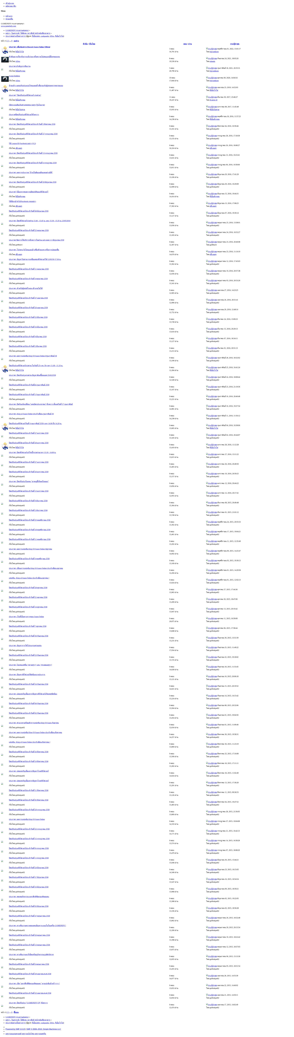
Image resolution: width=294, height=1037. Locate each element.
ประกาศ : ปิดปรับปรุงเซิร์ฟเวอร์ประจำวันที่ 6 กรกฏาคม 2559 (33, 163)
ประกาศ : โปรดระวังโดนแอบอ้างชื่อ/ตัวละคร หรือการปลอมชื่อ (34, 250)
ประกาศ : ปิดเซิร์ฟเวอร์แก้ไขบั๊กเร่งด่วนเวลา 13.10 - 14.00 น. (32, 452)
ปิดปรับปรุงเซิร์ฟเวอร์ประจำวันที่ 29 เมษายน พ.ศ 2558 (30, 974)
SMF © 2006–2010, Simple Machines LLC (44, 1029)
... (10, 41)
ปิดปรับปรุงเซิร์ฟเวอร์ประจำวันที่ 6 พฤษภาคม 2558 (29, 964)
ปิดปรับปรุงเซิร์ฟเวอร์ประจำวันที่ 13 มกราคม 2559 (28, 491)
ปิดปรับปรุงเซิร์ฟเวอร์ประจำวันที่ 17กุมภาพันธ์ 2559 (29, 395)
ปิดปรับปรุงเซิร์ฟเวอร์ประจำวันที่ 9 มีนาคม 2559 (28, 337)
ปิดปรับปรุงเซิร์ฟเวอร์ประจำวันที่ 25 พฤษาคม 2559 (29, 230)
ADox (52, 36)
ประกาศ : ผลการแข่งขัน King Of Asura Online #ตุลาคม (30, 549)
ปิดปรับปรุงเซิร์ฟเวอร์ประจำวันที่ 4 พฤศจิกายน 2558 (29, 559)
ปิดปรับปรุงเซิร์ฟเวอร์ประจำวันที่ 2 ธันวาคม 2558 (28, 510)
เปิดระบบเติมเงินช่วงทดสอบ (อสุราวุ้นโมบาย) (27, 105)
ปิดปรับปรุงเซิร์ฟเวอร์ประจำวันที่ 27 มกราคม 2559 (28, 433)
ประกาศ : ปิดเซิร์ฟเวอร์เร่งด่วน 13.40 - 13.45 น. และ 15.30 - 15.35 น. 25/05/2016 (39, 221)
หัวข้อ (85, 44)
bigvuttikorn (214, 52)
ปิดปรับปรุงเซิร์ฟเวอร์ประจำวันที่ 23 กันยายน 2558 (28, 655)
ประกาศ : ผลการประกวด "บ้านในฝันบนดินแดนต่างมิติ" (31, 172)
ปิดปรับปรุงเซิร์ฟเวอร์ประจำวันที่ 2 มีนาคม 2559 (28, 346)
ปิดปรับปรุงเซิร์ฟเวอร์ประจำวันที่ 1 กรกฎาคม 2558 (29, 858)
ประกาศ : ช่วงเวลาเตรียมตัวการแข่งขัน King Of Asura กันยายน (34, 723)
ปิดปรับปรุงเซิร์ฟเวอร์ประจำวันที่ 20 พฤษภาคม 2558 (29, 935)
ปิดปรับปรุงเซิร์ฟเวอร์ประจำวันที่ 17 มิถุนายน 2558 (28, 877)
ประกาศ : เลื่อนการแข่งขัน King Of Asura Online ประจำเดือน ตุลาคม (36, 568)
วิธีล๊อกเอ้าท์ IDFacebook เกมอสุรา (22, 201)
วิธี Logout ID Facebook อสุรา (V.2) (22, 143)
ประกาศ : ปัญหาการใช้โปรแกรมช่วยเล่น (25, 646)
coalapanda (45, 36)
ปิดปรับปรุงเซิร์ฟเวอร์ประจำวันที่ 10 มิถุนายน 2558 (28, 887)
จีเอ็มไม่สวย (20, 110)
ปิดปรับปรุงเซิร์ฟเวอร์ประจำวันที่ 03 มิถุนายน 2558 (28, 906)
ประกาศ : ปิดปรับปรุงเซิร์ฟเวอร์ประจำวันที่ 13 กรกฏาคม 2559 (33, 153)
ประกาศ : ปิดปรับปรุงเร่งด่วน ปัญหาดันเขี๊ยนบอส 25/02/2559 (32, 375)
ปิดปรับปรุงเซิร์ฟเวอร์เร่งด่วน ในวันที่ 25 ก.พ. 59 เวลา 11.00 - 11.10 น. (36, 366)
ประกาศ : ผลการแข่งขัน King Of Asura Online (27, 819)
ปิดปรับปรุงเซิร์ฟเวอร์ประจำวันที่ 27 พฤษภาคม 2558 (29, 916)
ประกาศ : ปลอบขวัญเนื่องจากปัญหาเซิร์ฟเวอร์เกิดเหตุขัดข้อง (33, 694)
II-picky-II (213, 100)
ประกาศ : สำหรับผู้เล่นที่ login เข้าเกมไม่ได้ (25, 288)
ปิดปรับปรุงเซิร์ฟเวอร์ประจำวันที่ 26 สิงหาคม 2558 (28, 752)
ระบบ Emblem (14, 76)
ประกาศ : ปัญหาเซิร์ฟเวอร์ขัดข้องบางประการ (27, 675)
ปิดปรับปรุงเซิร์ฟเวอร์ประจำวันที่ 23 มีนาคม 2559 (28, 317)
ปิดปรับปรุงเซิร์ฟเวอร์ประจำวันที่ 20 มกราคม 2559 (28, 472)
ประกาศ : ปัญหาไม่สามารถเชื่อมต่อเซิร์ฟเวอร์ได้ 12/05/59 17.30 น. (35, 259)
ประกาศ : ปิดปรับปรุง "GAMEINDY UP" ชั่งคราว (28, 1003)
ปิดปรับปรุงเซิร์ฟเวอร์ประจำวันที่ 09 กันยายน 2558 (28, 703)
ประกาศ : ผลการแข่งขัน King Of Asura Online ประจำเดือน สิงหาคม (35, 732)
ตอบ (185, 44)
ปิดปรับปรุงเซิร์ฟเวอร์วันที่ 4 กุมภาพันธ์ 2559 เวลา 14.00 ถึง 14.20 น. (35, 423)
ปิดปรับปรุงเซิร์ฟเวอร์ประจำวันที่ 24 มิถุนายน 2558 (28, 868)
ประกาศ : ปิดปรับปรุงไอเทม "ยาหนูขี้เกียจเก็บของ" (29, 481)
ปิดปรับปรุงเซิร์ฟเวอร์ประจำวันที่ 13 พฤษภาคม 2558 (29, 945)
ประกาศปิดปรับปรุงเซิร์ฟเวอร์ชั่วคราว (24, 115)
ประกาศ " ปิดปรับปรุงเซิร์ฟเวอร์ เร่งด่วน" (25, 95)
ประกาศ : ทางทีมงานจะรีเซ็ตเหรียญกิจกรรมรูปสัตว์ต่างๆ (31, 955)
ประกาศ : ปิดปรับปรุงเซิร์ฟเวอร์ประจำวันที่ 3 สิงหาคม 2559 (32, 124)
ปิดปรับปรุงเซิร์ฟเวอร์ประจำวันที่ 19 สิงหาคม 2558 (28, 761)
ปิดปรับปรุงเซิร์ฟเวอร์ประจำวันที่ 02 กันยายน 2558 (28, 713)
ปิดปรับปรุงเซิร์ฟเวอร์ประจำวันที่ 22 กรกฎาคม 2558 (29, 829)
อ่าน (190, 44)
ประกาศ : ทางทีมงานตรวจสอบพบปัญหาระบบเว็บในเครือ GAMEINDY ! (37, 926)
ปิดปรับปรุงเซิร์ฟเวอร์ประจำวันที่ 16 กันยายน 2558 (28, 684)
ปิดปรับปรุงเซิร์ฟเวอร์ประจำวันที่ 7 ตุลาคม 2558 (27, 626)
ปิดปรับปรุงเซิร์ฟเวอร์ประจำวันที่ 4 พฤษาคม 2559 (28, 279)
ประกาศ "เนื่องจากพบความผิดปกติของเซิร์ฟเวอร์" (29, 192)
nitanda (212, 61)
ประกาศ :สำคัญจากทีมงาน (19, 66)
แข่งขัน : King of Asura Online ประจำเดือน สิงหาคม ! (29, 742)
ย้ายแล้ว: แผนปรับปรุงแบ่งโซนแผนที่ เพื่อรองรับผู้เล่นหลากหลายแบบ (36, 86)
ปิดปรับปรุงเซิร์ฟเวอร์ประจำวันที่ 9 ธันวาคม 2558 (28, 501)
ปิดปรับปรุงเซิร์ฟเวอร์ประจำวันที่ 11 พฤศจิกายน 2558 (29, 539)
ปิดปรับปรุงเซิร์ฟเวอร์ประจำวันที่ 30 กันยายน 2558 (28, 636)
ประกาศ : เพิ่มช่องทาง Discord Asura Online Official (29, 47)
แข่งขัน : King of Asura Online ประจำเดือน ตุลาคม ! (29, 578)
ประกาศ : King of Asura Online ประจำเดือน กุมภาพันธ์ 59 (31, 414)
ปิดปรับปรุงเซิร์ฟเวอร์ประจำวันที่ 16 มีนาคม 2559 (28, 327)
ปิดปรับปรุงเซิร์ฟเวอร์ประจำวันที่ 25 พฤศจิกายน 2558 (29, 520)
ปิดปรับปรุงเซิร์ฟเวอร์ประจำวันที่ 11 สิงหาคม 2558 (28, 790)
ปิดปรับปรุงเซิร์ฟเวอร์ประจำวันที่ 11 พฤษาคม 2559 (29, 269)
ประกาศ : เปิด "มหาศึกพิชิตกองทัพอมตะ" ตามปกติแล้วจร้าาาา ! (34, 983)
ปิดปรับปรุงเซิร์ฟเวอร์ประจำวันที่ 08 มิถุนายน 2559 (28, 211)
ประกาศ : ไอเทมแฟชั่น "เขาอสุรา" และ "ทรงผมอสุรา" (30, 665)
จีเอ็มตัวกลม (20, 71)
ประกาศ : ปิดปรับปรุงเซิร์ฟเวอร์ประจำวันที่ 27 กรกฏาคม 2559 (33, 134)
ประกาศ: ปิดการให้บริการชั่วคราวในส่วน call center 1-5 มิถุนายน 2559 (36, 240)
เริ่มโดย (92, 44)
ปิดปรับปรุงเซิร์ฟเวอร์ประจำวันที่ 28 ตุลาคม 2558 (28, 588)
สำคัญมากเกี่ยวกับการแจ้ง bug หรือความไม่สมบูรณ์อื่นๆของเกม (34, 57)
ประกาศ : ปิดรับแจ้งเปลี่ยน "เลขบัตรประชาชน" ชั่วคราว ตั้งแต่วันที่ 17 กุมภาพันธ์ (41, 404)
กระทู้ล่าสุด (235, 44)
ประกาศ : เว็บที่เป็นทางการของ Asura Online (26, 617)
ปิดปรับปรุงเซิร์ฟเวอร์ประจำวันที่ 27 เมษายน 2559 (28, 298)
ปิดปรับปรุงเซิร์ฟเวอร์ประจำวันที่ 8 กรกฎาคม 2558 (29, 848)
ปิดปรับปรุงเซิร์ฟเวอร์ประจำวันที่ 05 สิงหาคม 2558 (28, 800)
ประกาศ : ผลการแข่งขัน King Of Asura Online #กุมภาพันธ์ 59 (33, 356)
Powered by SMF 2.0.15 (15, 1029)
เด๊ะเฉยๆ (19, 148)
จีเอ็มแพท (36, 36)
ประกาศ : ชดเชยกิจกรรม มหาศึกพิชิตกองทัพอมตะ (29, 897)
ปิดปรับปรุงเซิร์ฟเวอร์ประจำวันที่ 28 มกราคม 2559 (28, 443)
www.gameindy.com (8, 26)
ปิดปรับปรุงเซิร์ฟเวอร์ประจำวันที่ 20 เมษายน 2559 (28, 308)
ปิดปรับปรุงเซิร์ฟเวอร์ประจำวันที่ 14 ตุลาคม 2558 (28, 607)
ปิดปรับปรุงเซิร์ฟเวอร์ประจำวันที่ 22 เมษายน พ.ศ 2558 (30, 993)
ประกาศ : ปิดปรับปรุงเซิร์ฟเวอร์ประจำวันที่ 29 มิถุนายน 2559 (32, 182)
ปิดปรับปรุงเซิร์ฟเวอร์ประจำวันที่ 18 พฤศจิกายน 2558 (29, 530)
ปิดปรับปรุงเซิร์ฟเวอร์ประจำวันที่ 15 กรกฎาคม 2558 (29, 839)
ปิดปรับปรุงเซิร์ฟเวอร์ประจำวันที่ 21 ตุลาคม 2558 (28, 597)
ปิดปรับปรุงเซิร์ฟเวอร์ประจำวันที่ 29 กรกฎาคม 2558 (29, 810)
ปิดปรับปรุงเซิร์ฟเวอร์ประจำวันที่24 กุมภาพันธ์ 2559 (29, 385)
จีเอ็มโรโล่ (59, 36)
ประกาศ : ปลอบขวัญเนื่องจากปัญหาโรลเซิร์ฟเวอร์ (29, 771)
